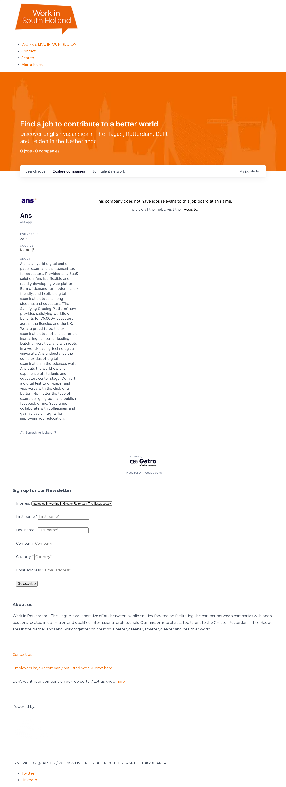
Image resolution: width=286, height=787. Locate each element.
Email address (29, 570)
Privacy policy (133, 472)
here (120, 681)
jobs (35, 171)
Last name (26, 530)
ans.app (26, 222)
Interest (23, 503)
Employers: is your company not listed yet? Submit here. (63, 668)
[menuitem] (147, 44)
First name (26, 517)
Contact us (22, 655)
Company (24, 543)
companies (69, 171)
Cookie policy (153, 472)
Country (25, 557)
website (190, 209)
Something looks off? (40, 432)
